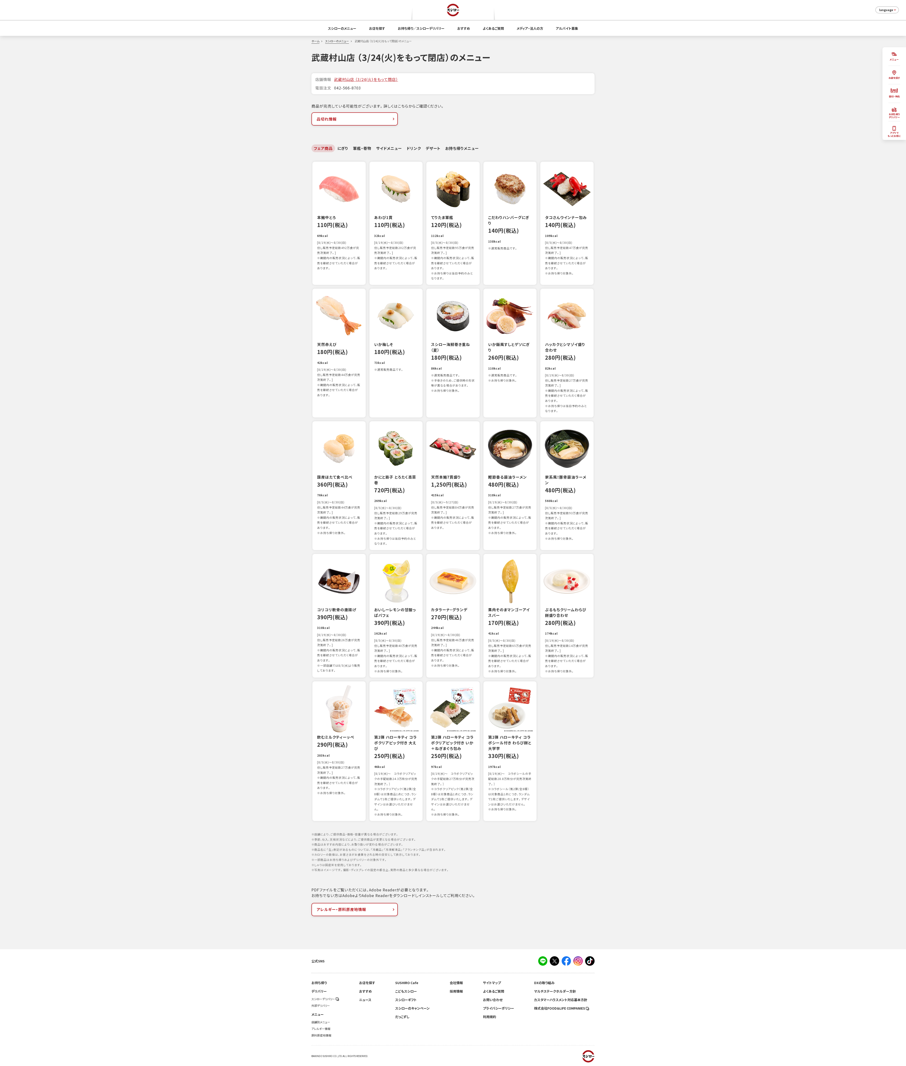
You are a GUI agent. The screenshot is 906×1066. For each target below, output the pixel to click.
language (886, 10)
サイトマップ (492, 982)
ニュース (365, 999)
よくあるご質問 (493, 28)
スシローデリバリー (323, 999)
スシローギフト (406, 999)
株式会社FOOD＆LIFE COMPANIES (560, 1008)
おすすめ (463, 28)
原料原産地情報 (321, 1035)
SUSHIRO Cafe (406, 982)
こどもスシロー (406, 991)
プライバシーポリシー (498, 1008)
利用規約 (489, 1016)
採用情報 (456, 991)
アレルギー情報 (320, 1029)
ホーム (315, 41)
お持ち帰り (319, 982)
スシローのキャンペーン (412, 1008)
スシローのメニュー (342, 28)
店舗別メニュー (320, 1022)
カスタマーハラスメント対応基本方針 (560, 999)
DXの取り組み (544, 982)
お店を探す (377, 28)
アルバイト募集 (567, 28)
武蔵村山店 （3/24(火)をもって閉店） (366, 79)
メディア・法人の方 (530, 28)
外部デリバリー (320, 1005)
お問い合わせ (493, 999)
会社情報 (456, 982)
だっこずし (402, 1016)
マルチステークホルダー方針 (555, 991)
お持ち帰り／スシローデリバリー (421, 28)
